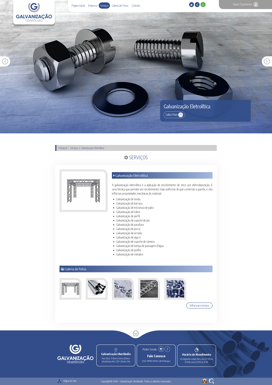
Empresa (92, 5)
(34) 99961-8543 (150, 360)
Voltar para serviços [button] (199, 305)
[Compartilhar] (197, 4)
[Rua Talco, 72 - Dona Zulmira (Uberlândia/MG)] (116, 350)
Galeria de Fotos (120, 5)
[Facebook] (167, 349)
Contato (136, 5)
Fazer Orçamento (243, 4)
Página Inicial (78, 5)
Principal (63, 148)
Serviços (104, 5)
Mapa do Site (69, 380)
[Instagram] (161, 349)
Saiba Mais (172, 114)
